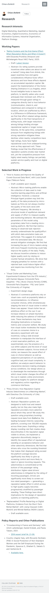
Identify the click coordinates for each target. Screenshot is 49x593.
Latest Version (22, 63)
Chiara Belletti (8, 4)
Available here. (17, 552)
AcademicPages (33, 586)
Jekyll (25, 586)
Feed (21, 583)
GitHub (12, 583)
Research (26, 4)
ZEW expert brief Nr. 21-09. (23, 534)
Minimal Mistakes (7, 588)
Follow (26, 14)
